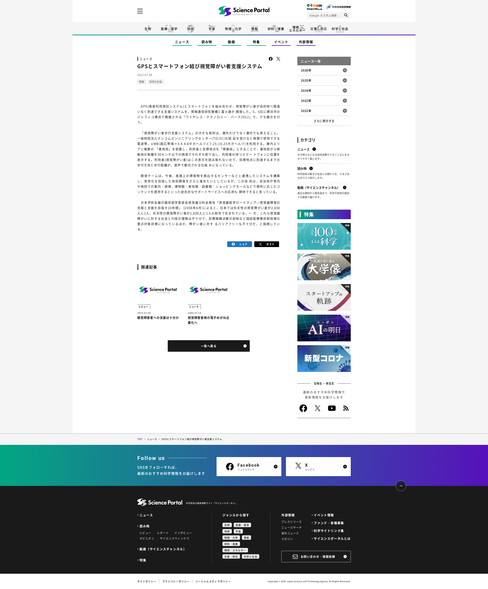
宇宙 (212, 28)
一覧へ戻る (209, 346)
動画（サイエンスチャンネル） (163, 549)
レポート (163, 533)
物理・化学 (233, 28)
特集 (256, 41)
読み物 (206, 41)
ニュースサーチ (291, 527)
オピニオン (147, 538)
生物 (147, 28)
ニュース (182, 41)
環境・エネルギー (235, 550)
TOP (140, 439)
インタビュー (183, 533)
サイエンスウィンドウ (174, 538)
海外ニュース (290, 533)
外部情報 (306, 41)
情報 (254, 28)
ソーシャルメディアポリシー (213, 581)
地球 (190, 28)
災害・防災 (318, 28)
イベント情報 (324, 515)
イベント (281, 41)
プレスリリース (291, 522)
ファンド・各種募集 (329, 523)
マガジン (287, 539)
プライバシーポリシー (175, 581)
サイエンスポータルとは (332, 538)
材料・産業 (276, 28)
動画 (231, 41)
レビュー (145, 533)
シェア (243, 244)
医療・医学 (169, 28)
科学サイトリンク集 (329, 530)
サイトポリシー (146, 581)
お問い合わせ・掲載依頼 (318, 556)
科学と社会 (340, 28)
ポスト (270, 244)
